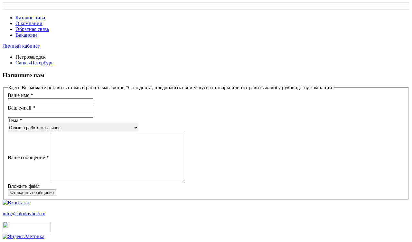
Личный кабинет (21, 46)
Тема (15, 120)
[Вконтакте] (17, 202)
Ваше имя (20, 95)
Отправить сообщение (32, 192)
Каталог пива (30, 17)
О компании (28, 23)
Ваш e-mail (21, 108)
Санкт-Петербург (34, 62)
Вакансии (26, 35)
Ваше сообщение (28, 157)
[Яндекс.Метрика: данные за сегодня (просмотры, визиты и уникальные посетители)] (23, 236)
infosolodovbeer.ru (24, 213)
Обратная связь (32, 29)
